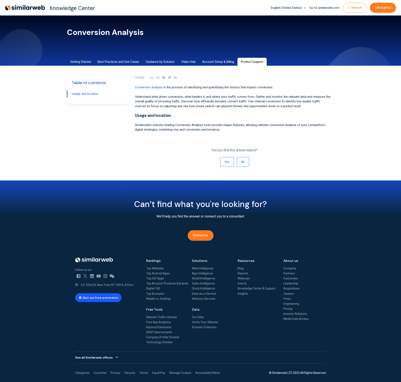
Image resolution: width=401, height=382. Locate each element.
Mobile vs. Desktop (158, 298)
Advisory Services (203, 298)
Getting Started (80, 62)
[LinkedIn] (175, 77)
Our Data (198, 317)
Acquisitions (291, 288)
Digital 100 (153, 288)
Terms (144, 372)
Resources (246, 261)
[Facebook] (163, 77)
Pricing (287, 308)
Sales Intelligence (203, 283)
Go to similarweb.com (324, 8)
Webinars (244, 278)
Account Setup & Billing (218, 62)
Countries (100, 372)
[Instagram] (105, 275)
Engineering (291, 303)
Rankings (153, 261)
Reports (243, 273)
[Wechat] (111, 275)
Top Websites (155, 268)
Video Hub (188, 62)
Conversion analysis (148, 87)
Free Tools (154, 309)
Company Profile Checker (163, 337)
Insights (243, 293)
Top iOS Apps (155, 278)
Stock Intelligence (203, 288)
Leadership (290, 283)
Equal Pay (158, 372)
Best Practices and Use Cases (118, 62)
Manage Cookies (180, 372)
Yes (227, 161)
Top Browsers (155, 293)
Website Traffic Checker (161, 317)
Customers (290, 278)
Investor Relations (295, 313)
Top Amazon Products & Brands (167, 283)
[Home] (107, 259)
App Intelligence (202, 273)
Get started (383, 7)
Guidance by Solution (160, 62)
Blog (241, 268)
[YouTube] (98, 275)
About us (290, 261)
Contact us (200, 235)
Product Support (252, 62)
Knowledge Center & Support (257, 288)
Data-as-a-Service (204, 293)
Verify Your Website (205, 322)
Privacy (115, 372)
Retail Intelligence (203, 278)
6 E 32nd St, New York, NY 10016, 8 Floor (107, 285)
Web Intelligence (202, 268)
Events (242, 283)
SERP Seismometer (159, 332)
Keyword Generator (159, 327)
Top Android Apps (158, 273)
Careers (288, 293)
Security (129, 372)
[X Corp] (169, 77)
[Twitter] (85, 275)
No (243, 161)
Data (195, 309)
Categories (82, 372)
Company (289, 268)
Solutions (199, 261)
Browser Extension (204, 327)
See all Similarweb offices (94, 357)
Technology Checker (159, 342)
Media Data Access (296, 318)
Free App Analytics (158, 322)
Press (287, 298)
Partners (289, 273)
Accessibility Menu (207, 372)
